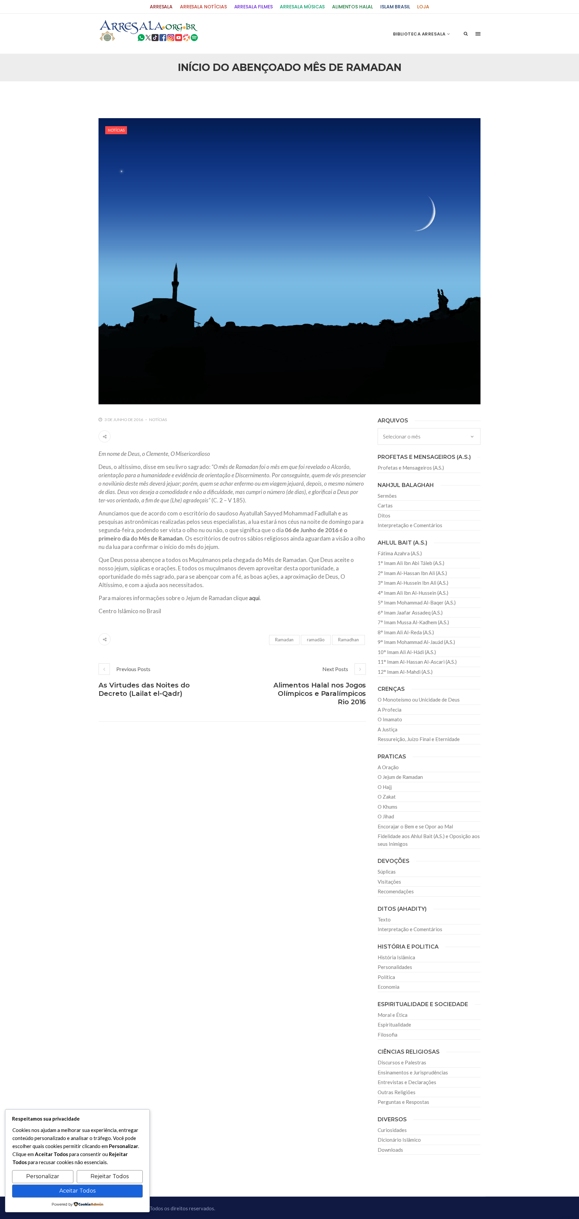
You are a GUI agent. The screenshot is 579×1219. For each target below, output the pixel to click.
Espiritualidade (394, 1025)
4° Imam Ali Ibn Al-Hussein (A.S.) (413, 593)
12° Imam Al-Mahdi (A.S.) (405, 672)
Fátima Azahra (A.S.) (400, 553)
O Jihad (386, 816)
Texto (384, 919)
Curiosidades (392, 1130)
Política (386, 977)
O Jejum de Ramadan (400, 777)
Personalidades (395, 967)
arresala (161, 7)
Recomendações (396, 891)
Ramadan (284, 639)
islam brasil (395, 7)
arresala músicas (302, 7)
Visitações (389, 882)
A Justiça (387, 729)
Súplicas (387, 872)
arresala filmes (253, 7)
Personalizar (42, 1176)
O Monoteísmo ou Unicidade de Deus (419, 700)
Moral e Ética (392, 1015)
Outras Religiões (396, 1092)
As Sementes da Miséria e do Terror (162, 95)
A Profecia (389, 710)
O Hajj (385, 787)
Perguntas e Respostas (403, 1102)
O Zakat (387, 797)
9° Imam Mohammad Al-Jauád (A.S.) (416, 642)
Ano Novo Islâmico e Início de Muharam (356, 95)
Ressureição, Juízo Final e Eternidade (419, 739)
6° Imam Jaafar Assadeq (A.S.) (410, 613)
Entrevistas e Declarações (407, 1082)
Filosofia (387, 1035)
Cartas (385, 505)
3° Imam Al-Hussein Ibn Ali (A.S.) (413, 583)
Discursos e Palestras (402, 1062)
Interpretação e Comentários (410, 525)
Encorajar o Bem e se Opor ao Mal (415, 826)
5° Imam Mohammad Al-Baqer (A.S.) (417, 602)
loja (423, 7)
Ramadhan (348, 639)
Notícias (116, 130)
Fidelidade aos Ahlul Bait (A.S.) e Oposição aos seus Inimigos (429, 840)
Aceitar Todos (77, 1191)
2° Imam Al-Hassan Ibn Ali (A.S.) (412, 573)
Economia (388, 987)
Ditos (384, 515)
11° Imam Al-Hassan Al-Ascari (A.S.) (417, 662)
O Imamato (390, 719)
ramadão (316, 639)
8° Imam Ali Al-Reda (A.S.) (406, 632)
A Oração (388, 767)
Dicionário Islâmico (399, 1140)
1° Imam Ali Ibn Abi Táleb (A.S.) (411, 563)
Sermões (387, 496)
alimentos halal (352, 7)
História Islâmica (396, 957)
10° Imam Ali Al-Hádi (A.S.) (407, 652)
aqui (254, 597)
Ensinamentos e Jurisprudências (413, 1072)
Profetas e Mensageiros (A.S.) (411, 468)
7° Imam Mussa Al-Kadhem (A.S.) (413, 622)
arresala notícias (203, 7)
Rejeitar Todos (109, 1176)
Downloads (390, 1150)
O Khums (387, 807)
